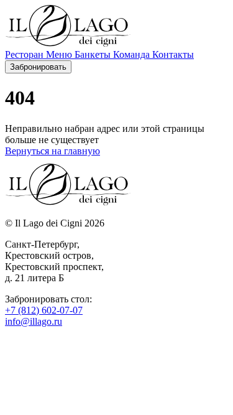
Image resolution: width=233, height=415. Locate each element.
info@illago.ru (33, 321)
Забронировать (38, 67)
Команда (132, 54)
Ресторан (25, 54)
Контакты (173, 54)
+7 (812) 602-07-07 (44, 310)
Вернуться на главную (52, 151)
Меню (60, 54)
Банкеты (94, 54)
